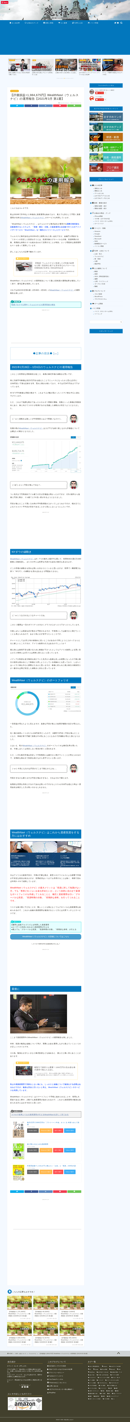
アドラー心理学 (115, 1374)
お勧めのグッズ (32, 23)
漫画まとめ (98, 188)
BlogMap (52, 1392)
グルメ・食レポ (116, 1377)
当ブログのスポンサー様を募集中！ (61, 1389)
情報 (103, 1390)
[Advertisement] (65, 40)
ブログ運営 (98, 294)
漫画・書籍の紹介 (100, 203)
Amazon (97, 231)
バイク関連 (94, 23)
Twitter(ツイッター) (56, 1376)
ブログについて (99, 291)
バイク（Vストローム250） (104, 221)
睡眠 (96, 286)
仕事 (96, 261)
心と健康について (100, 268)
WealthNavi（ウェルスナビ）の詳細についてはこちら (45, 936)
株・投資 (98, 259)
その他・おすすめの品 (102, 218)
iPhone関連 (99, 216)
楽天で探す (58, 1130)
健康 (96, 279)
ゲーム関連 (98, 303)
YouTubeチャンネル (56, 1379)
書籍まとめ (98, 191)
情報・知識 (110, 1390)
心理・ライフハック (101, 281)
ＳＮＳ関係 (106, 1399)
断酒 (96, 271)
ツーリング (98, 314)
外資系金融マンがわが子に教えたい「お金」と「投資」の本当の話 (51, 1166)
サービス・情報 (100, 228)
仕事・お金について (101, 251)
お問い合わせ (53, 1386)
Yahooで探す (70, 1130)
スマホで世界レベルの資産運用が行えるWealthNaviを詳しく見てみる (40, 1115)
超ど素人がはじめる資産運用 (37, 1144)
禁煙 (96, 274)
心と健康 (63, 23)
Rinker (33, 1126)
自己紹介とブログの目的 (57, 1366)
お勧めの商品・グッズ (102, 213)
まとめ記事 (15, 23)
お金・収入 (98, 254)
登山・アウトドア (117, 1393)
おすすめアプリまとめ (102, 196)
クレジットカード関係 (104, 1377)
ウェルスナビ (14, 91)
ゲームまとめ (99, 193)
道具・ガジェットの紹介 (95, 1399)
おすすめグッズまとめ (102, 198)
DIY (90, 1369)
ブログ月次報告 (93, 1385)
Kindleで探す (33, 1130)
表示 (55, 354)
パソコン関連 (99, 246)
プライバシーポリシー (56, 1372)
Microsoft (98, 239)
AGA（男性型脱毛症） (102, 276)
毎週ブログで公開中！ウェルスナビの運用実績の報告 (33, 305)
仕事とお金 (78, 23)
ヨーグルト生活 (100, 284)
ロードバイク (99, 223)
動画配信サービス (101, 243)
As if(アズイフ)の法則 (116, 1366)
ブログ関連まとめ (113, 1385)
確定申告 (98, 264)
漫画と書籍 (49, 23)
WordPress (99, 296)
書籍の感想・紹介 (101, 208)
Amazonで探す (46, 1130)
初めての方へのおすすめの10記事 (60, 1369)
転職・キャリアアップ (113, 1396)
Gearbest (98, 236)
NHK (96, 241)
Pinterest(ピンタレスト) (57, 1382)
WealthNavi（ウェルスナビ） (33, 218)
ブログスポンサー (115, 1382)
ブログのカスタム (101, 299)
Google (97, 234)
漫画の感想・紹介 (101, 206)
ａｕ (114, 1399)
